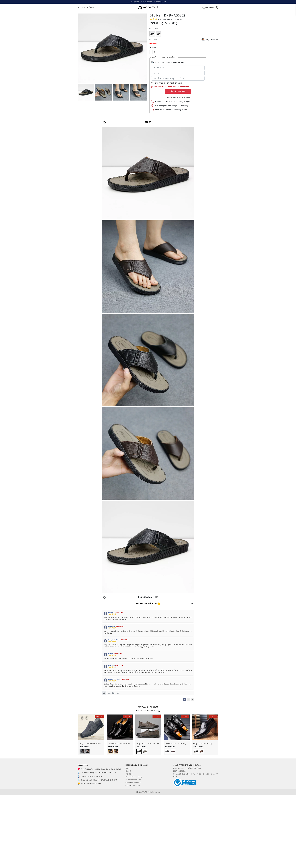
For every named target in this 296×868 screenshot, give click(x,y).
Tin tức (127, 768)
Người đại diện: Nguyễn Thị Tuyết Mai (187, 768)
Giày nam (82, 7)
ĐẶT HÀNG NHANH (178, 91)
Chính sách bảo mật (132, 785)
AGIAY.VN (150, 7)
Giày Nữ (90, 7)
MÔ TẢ (148, 122)
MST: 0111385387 (180, 771)
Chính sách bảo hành (133, 780)
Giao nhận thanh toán (133, 783)
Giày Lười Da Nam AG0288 (147, 743)
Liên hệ (128, 771)
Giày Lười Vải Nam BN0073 (91, 743)
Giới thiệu (129, 774)
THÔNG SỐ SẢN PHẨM (148, 597)
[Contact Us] (216, 7)
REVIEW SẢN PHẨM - (146, 603)
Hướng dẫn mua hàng (133, 777)
